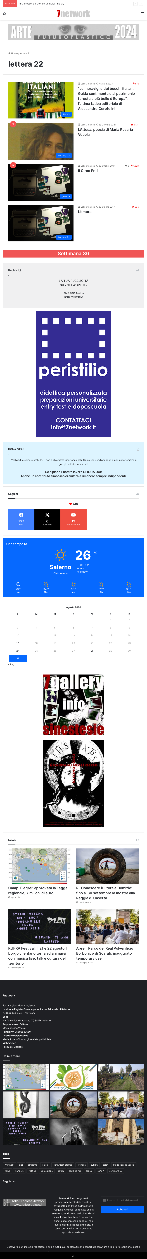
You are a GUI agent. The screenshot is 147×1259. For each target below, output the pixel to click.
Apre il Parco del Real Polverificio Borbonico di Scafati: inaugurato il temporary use (105, 953)
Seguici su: (10, 1181)
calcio (45, 1164)
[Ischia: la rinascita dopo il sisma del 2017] (121, 1132)
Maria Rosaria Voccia (123, 1164)
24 (17, 650)
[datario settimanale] (73, 31)
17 (17, 643)
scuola (89, 1171)
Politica (32, 1171)
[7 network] (73, 14)
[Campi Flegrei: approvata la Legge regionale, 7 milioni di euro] (39, 866)
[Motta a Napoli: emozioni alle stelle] (73, 1132)
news (7, 1171)
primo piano (47, 1171)
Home (14, 53)
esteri (105, 1164)
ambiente (32, 1164)
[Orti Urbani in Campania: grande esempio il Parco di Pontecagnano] (121, 1077)
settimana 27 (115, 1171)
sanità (61, 1171)
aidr (21, 1164)
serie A (101, 1171)
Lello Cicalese (88, 83)
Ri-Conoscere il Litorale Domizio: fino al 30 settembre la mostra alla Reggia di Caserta (66, 3)
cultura (94, 1164)
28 (92, 650)
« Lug (11, 664)
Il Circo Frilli (88, 171)
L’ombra (84, 212)
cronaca (81, 1164)
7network (9, 1164)
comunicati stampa (62, 1164)
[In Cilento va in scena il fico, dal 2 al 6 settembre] (73, 1077)
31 (17, 658)
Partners (19, 1171)
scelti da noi (75, 1171)
